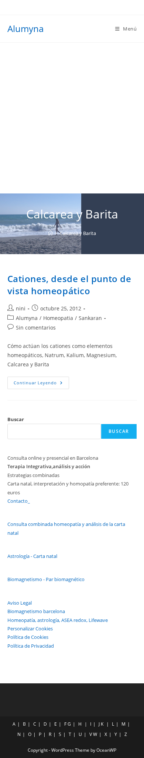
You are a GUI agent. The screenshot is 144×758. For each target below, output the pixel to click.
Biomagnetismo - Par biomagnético (46, 579)
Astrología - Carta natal (32, 556)
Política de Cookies (27, 637)
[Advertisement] (72, 118)
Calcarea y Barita (78, 233)
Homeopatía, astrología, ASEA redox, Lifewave (57, 620)
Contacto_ (18, 501)
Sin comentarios (36, 327)
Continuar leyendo (41, 384)
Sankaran (90, 317)
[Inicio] (50, 233)
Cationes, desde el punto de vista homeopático (69, 285)
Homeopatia (58, 317)
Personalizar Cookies (30, 628)
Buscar (15, 419)
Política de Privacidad (30, 646)
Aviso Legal (19, 602)
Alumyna (25, 28)
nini (20, 308)
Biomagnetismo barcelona (36, 611)
